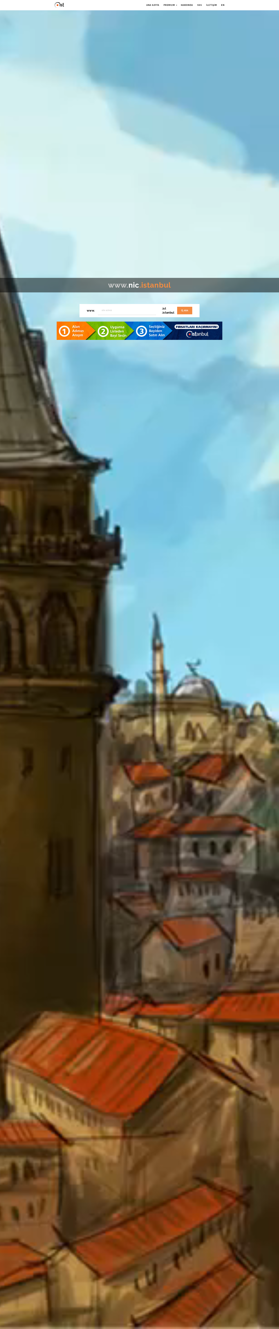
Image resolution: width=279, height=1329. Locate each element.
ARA (185, 310)
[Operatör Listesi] (139, 330)
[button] (170, 5)
